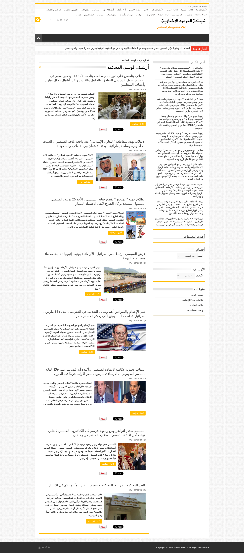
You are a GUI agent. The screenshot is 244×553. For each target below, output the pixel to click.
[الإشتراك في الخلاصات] (40, 67)
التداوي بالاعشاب (71, 10)
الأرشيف (199, 275)
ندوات (78, 15)
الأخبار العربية (172, 10)
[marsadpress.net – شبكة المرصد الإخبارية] (180, 23)
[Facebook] (64, 20)
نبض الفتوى (89, 15)
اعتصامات (96, 10)
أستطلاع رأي (108, 10)
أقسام (200, 256)
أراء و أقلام (121, 10)
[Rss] (67, 20)
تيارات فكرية (163, 15)
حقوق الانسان (134, 10)
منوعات (100, 15)
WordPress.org (195, 310)
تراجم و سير (177, 15)
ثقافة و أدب (150, 15)
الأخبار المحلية (157, 10)
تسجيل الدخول (196, 295)
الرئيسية (143, 60)
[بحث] (37, 19)
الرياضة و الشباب (53, 10)
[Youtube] (57, 20)
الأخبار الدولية (201, 10)
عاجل (146, 10)
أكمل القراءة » (138, 124)
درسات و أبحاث (126, 15)
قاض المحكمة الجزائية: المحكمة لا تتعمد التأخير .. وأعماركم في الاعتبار (97, 485)
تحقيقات (188, 15)
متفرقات (85, 10)
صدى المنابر (112, 15)
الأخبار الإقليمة (187, 10)
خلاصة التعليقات (196, 305)
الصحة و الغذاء (201, 15)
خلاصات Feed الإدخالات (192, 300)
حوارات (139, 15)
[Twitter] (61, 20)
